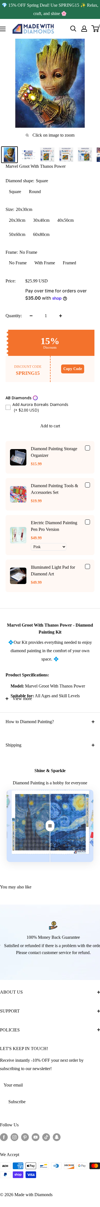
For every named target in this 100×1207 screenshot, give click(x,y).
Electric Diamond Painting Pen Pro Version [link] (54, 526)
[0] (95, 28)
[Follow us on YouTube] (35, 1137)
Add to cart (50, 425)
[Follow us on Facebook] (4, 1137)
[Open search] (73, 29)
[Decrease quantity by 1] (31, 316)
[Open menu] (3, 29)
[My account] (84, 29)
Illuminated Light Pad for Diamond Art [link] (53, 570)
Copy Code (72, 369)
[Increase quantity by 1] (60, 316)
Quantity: (14, 315)
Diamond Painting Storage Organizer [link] (54, 452)
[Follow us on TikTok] (46, 1137)
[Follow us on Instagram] (14, 1137)
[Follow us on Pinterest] (25, 1137)
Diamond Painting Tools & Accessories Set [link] (54, 489)
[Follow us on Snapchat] (57, 1137)
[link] (18, 457)
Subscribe (17, 1101)
